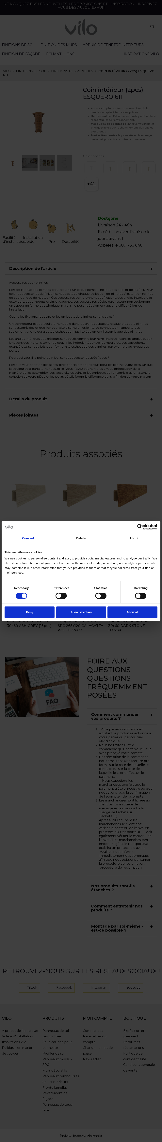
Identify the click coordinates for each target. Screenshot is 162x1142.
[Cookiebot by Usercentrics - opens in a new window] (140, 527)
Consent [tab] (28, 538)
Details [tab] (81, 538)
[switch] (61, 596)
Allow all (132, 612)
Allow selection (81, 612)
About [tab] (134, 538)
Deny (29, 612)
